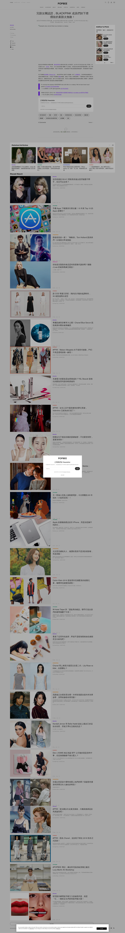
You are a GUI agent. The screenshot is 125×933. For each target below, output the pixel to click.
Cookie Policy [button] (31, 928)
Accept (101, 928)
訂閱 (77, 468)
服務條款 (65, 471)
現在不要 (62, 475)
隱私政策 (68, 471)
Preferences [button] (58, 928)
